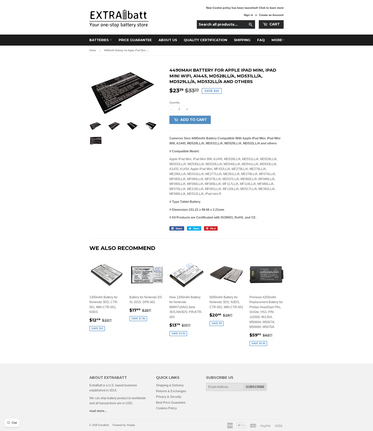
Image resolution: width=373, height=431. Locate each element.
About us (168, 40)
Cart (274, 24)
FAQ (261, 40)
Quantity (174, 102)
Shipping (242, 40)
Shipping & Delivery (170, 385)
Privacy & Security (168, 396)
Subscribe (255, 387)
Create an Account (271, 15)
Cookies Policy (166, 408)
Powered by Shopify (124, 425)
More (277, 40)
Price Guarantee (135, 40)
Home (92, 50)
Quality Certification (205, 40)
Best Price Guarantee (171, 402)
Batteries (99, 40)
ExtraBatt (103, 425)
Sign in (248, 15)
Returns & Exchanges (171, 391)
